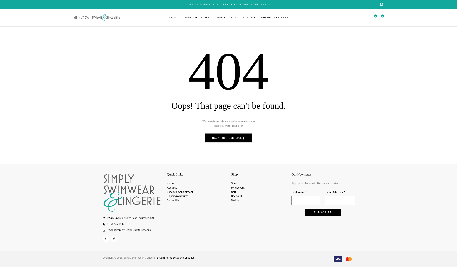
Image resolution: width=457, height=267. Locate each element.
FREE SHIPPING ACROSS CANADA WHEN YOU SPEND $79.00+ (228, 4)
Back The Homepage (227, 138)
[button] (381, 17)
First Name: (298, 192)
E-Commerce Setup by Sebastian (176, 257)
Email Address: (335, 192)
